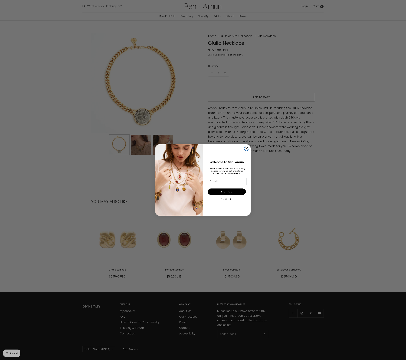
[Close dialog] (246, 148)
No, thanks (227, 199)
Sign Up (226, 191)
